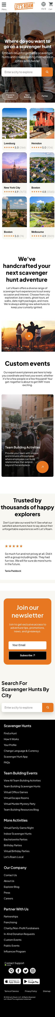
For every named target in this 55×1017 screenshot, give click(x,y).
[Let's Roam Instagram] (33, 971)
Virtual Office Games (16, 792)
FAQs (7, 762)
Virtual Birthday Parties (16, 851)
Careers (8, 898)
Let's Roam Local (14, 857)
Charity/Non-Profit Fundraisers (21, 928)
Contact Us (10, 875)
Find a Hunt (10, 733)
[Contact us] (11, 971)
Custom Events (12, 939)
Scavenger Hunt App (16, 756)
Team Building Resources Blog (21, 809)
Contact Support (14, 963)
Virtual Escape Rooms (16, 798)
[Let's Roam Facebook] (18, 971)
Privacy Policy (31, 991)
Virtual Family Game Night (19, 827)
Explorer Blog (11, 886)
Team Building (27, 96)
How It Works (11, 739)
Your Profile (10, 745)
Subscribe (26, 655)
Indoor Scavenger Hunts (17, 833)
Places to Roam (10, 96)
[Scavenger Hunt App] (11, 983)
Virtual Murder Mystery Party (19, 803)
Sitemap (46, 991)
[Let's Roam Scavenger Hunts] (25, 6)
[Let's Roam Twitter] (25, 971)
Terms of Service (12, 991)
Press (7, 892)
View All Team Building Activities (22, 780)
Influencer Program (15, 951)
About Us (9, 881)
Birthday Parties (13, 845)
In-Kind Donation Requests (19, 934)
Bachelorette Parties (15, 839)
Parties (45, 96)
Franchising (10, 922)
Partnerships (11, 916)
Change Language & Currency (21, 750)
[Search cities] (47, 72)
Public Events (11, 945)
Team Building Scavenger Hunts (22, 786)
